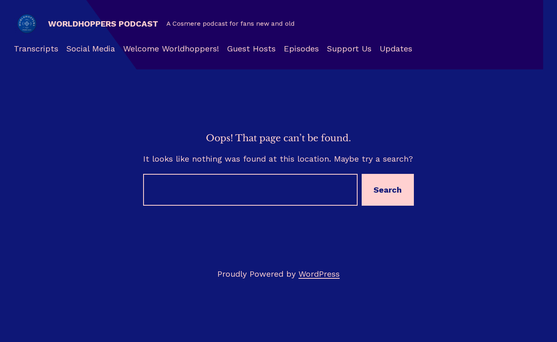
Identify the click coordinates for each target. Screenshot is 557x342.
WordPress (319, 274)
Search (388, 190)
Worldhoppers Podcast (103, 24)
